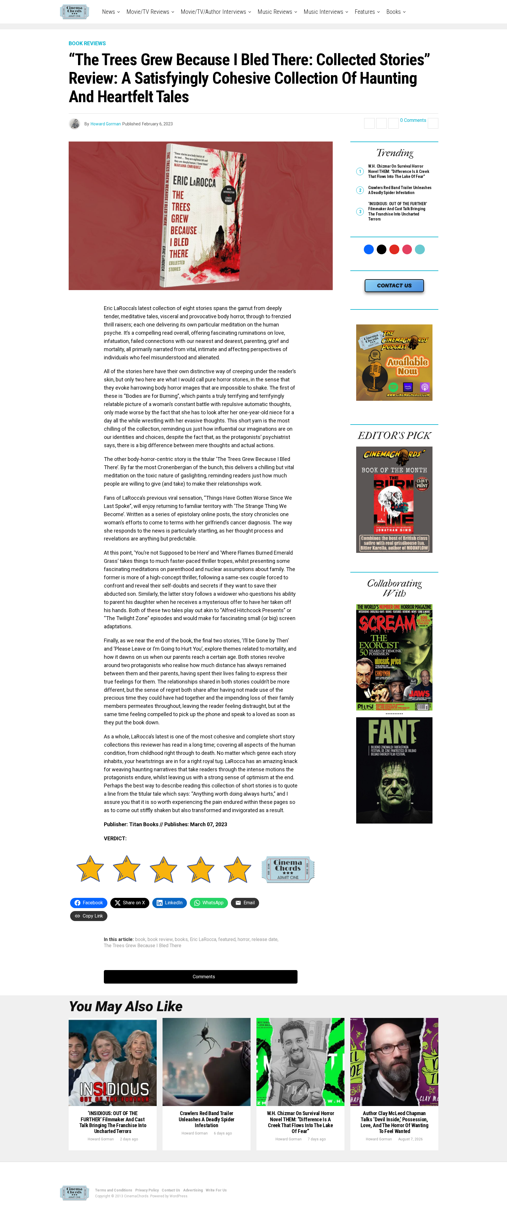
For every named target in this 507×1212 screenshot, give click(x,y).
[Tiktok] (419, 249)
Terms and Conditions (113, 1190)
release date (265, 939)
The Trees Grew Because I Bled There (142, 945)
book (140, 939)
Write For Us (216, 1190)
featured (227, 939)
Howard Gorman (106, 124)
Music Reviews (275, 11)
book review (160, 939)
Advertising (193, 1190)
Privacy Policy (147, 1190)
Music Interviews (323, 11)
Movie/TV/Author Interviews (213, 11)
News (108, 11)
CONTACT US (394, 285)
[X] (381, 249)
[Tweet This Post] (381, 123)
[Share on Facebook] (369, 123)
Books (393, 11)
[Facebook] (368, 249)
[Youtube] (394, 249)
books (181, 939)
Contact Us (171, 1190)
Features (365, 11)
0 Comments (413, 120)
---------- (394, 713)
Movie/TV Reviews (147, 11)
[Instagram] (407, 249)
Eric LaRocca (203, 939)
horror (244, 939)
